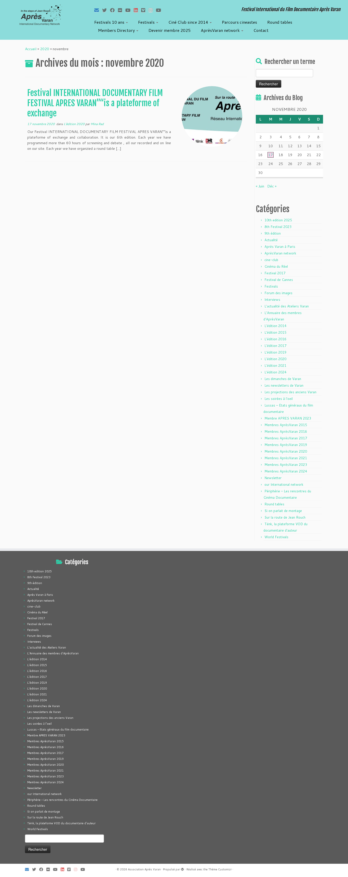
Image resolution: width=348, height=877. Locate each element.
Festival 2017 (274, 273)
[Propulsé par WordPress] (182, 868)
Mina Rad (97, 124)
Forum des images (278, 293)
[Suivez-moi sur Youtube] (129, 10)
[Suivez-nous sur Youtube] (160, 10)
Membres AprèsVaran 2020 (285, 451)
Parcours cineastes (239, 22)
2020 (44, 48)
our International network (283, 484)
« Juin (260, 186)
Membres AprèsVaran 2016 (285, 431)
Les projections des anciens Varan (290, 392)
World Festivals (276, 537)
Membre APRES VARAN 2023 (287, 418)
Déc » (271, 186)
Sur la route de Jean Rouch (284, 517)
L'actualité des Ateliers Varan (286, 306)
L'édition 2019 (275, 352)
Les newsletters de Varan (283, 385)
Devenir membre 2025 (170, 30)
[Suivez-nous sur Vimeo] (145, 10)
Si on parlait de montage (283, 510)
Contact (261, 30)
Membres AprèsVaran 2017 (285, 438)
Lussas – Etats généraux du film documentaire (58, 729)
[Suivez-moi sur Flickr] (121, 10)
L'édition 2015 (275, 332)
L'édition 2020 (74, 124)
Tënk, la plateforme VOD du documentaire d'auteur (61, 823)
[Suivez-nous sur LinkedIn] (137, 10)
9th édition (272, 233)
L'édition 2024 (275, 372)
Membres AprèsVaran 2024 (285, 471)
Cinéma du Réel (276, 266)
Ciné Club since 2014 (188, 22)
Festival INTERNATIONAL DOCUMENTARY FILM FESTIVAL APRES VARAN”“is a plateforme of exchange (95, 103)
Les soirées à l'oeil (278, 398)
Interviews (272, 299)
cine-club (271, 260)
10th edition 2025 (278, 220)
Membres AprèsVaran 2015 (285, 425)
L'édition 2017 (275, 345)
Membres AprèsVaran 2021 (285, 458)
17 (270, 154)
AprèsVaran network (221, 30)
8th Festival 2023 (277, 226)
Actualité (271, 240)
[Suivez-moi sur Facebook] (114, 10)
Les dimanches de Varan (282, 378)
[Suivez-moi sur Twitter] (106, 10)
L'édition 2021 (275, 365)
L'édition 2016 (275, 339)
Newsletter (273, 478)
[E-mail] (98, 10)
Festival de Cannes (278, 279)
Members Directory (117, 30)
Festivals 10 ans (109, 22)
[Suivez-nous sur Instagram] (152, 10)
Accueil (30, 48)
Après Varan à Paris (279, 246)
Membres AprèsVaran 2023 (285, 464)
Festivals (147, 22)
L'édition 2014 (275, 325)
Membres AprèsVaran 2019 (285, 444)
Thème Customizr (220, 869)
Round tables (279, 22)
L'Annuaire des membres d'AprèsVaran (53, 653)
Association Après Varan (144, 869)
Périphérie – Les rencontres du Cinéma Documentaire (62, 800)
